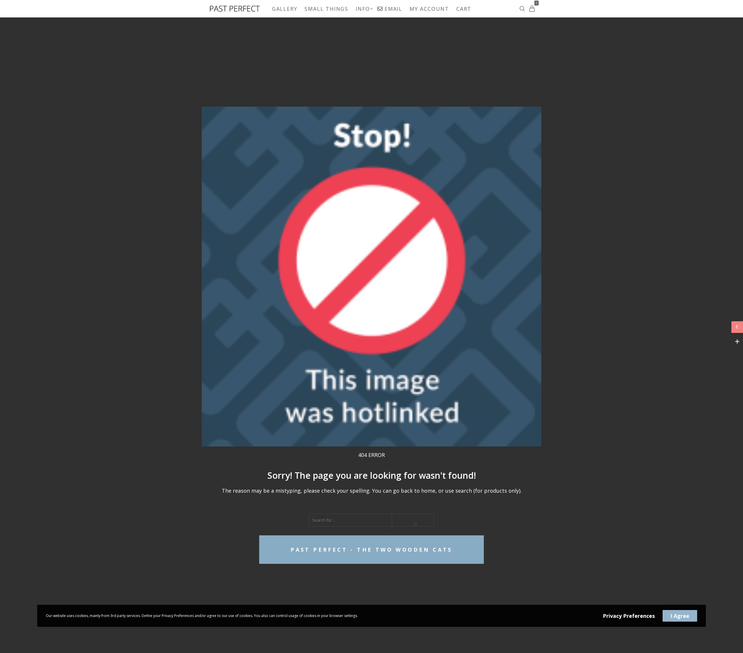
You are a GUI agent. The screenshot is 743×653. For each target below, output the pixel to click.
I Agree (679, 615)
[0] (532, 8)
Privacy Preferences (629, 615)
